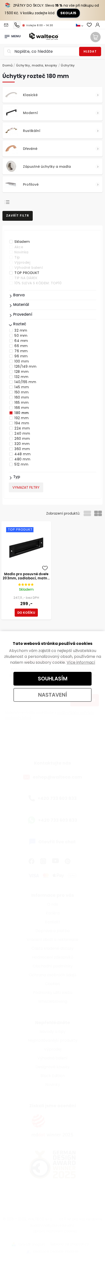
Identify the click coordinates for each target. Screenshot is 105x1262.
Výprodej (22, 262)
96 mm (21, 356)
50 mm (21, 335)
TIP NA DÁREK (25, 277)
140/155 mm (25, 381)
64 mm (21, 340)
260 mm (22, 438)
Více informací (81, 662)
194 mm (21, 423)
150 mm (21, 392)
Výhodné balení (28, 267)
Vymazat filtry (26, 487)
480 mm (22, 459)
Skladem (22, 241)
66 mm (21, 345)
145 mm (21, 387)
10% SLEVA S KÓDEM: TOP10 (38, 283)
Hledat (90, 51)
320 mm (22, 443)
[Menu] (7, 35)
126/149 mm (25, 366)
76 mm (21, 351)
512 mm (21, 464)
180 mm (21, 412)
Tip (17, 257)
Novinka (21, 252)
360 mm (22, 448)
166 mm (21, 407)
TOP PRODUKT (27, 272)
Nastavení (52, 694)
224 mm (22, 428)
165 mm (21, 402)
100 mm (21, 361)
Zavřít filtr (17, 215)
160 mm (21, 397)
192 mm (21, 418)
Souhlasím (52, 678)
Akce (18, 247)
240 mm (22, 433)
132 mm (21, 376)
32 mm (20, 330)
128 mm (21, 371)
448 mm (22, 454)
